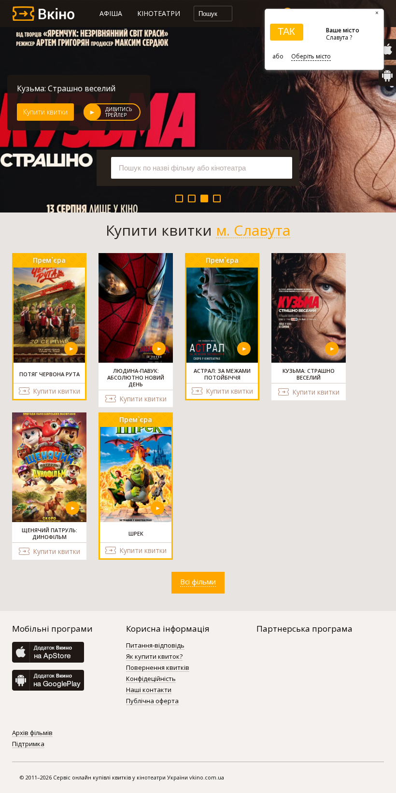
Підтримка (28, 744)
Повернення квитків (157, 668)
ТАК (286, 31)
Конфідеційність (151, 679)
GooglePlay (387, 75)
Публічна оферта (152, 701)
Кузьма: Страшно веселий (66, 88)
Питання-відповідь (155, 646)
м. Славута (253, 230)
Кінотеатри (158, 13)
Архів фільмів (32, 733)
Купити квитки (45, 111)
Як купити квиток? (154, 657)
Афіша (110, 13)
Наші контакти (148, 690)
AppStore (387, 49)
